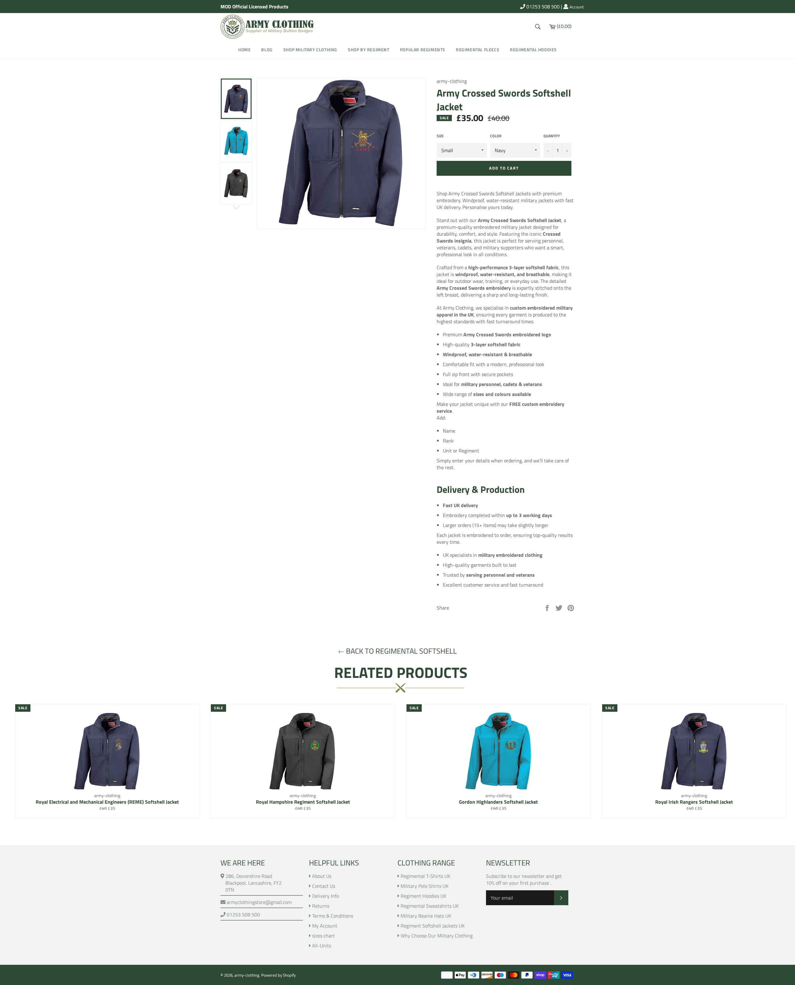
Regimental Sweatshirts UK (430, 906)
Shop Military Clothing (310, 49)
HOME (244, 49)
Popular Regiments (422, 49)
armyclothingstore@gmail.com (258, 902)
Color (495, 136)
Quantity (551, 136)
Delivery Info (325, 896)
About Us (321, 876)
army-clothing (246, 975)
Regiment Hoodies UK (423, 896)
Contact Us (323, 886)
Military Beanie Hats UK (426, 915)
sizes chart (323, 935)
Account (577, 7)
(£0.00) (563, 26)
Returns (320, 906)
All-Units (321, 945)
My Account (324, 925)
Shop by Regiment (368, 49)
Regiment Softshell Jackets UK (433, 925)
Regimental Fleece (477, 49)
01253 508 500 (542, 6)
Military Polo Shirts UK (424, 886)
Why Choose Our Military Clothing (437, 935)
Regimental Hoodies (533, 49)
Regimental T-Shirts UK (425, 876)
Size (440, 136)
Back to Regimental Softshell (400, 651)
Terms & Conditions (332, 915)
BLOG (266, 49)
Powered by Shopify (278, 975)
